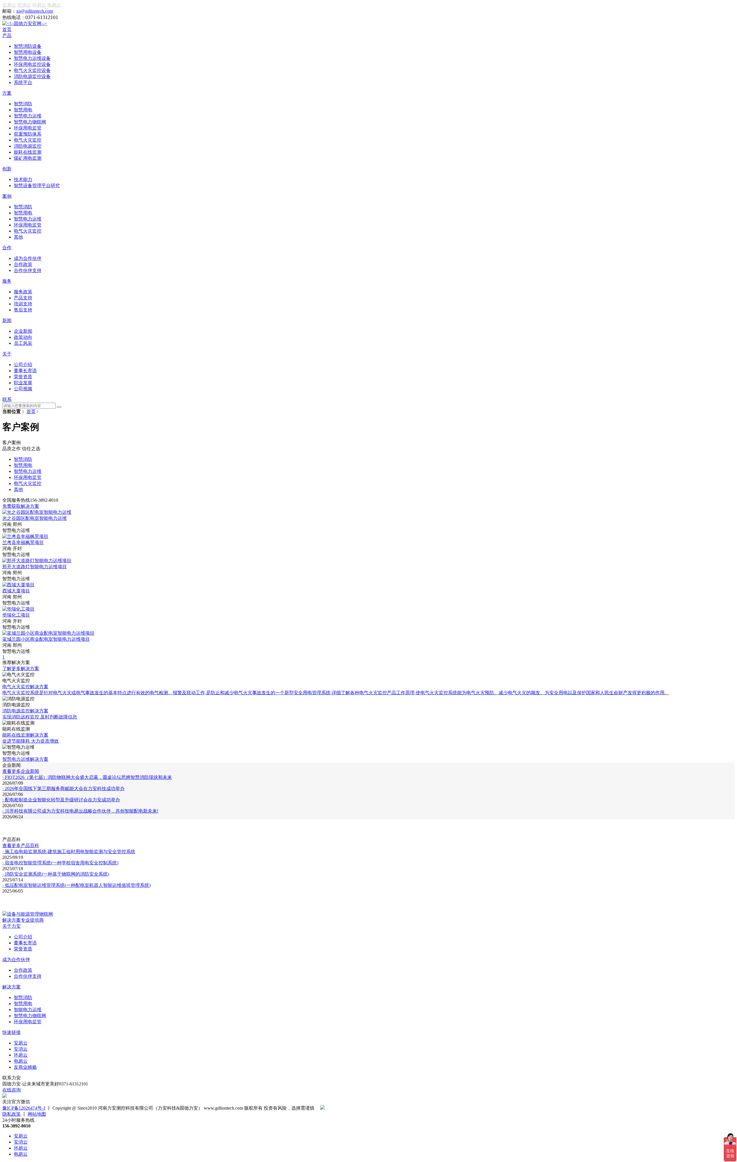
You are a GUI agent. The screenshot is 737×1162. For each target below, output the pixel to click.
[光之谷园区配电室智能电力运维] (36, 512)
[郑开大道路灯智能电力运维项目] (36, 560)
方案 (7, 93)
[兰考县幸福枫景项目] (25, 536)
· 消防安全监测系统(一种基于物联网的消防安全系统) (55, 874)
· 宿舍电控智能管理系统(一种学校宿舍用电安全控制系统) (60, 862)
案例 (7, 196)
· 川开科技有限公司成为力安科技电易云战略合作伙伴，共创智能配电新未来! (80, 811)
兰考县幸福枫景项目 (23, 542)
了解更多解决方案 (20, 668)
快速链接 (11, 1032)
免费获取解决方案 (20, 506)
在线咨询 (11, 1089)
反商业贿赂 (25, 1067)
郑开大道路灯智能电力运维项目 (34, 566)
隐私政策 (11, 1114)
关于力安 (11, 926)
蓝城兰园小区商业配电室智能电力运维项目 (46, 639)
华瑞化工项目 (16, 615)
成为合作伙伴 (16, 959)
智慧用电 (23, 1003)
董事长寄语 (25, 942)
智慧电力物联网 (30, 1015)
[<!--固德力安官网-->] (24, 23)
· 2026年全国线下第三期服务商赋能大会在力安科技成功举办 (63, 788)
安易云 (9, 5)
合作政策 (23, 970)
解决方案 (11, 986)
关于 (7, 353)
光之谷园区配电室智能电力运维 (34, 518)
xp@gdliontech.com (34, 11)
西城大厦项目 (16, 590)
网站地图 (37, 1114)
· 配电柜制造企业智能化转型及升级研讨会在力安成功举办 (61, 799)
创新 (7, 168)
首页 (7, 29)
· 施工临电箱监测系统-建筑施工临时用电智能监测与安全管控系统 (68, 851)
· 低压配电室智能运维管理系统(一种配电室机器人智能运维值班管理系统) (76, 885)
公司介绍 (23, 936)
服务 (7, 281)
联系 (7, 399)
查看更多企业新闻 (20, 771)
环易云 (39, 5)
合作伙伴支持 (27, 976)
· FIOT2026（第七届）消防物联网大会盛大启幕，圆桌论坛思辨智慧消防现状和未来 (87, 777)
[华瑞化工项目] (18, 608)
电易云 (54, 5)
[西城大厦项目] (18, 584)
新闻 (7, 320)
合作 (7, 247)
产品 (7, 35)
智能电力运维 (27, 1009)
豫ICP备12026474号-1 (23, 1108)
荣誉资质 (23, 948)
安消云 (24, 5)
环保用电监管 (27, 1021)
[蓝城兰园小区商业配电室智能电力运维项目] (48, 633)
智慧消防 (23, 997)
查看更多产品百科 (20, 845)
